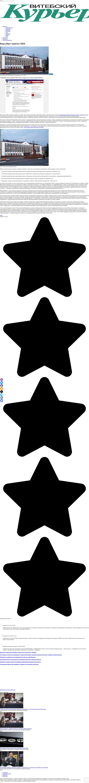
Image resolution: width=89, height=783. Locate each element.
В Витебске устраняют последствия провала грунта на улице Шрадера (18, 657)
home (1, 215)
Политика (8, 31)
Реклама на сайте (7, 773)
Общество (8, 34)
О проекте (5, 37)
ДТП (7, 36)
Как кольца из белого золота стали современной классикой (14, 748)
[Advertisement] (41, 678)
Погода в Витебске (7, 40)
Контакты (5, 39)
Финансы (8, 30)
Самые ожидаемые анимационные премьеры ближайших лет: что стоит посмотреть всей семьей (23, 709)
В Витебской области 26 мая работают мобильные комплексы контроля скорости (20, 659)
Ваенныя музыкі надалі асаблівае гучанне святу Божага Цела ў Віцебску (18, 652)
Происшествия (9, 27)
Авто (7, 32)
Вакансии (5, 775)
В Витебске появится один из (7, 662)
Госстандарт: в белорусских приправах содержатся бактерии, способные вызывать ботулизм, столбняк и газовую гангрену (31, 654)
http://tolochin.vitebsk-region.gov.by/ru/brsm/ (34, 127)
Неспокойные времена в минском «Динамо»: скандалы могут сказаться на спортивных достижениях (24, 767)
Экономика (8, 28)
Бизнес (7, 35)
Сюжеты (51, 74)
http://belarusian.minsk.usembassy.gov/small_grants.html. (72, 114)
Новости (5, 26)
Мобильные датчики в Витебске (7, 689)
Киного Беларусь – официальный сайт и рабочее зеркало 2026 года (16, 728)
